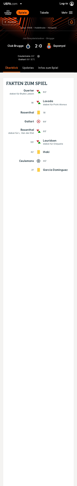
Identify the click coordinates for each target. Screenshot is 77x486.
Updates (28, 68)
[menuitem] (26, 12)
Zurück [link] (12, 21)
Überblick (11, 68)
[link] (22, 12)
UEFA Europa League (8, 12)
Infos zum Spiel (48, 68)
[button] (66, 12)
